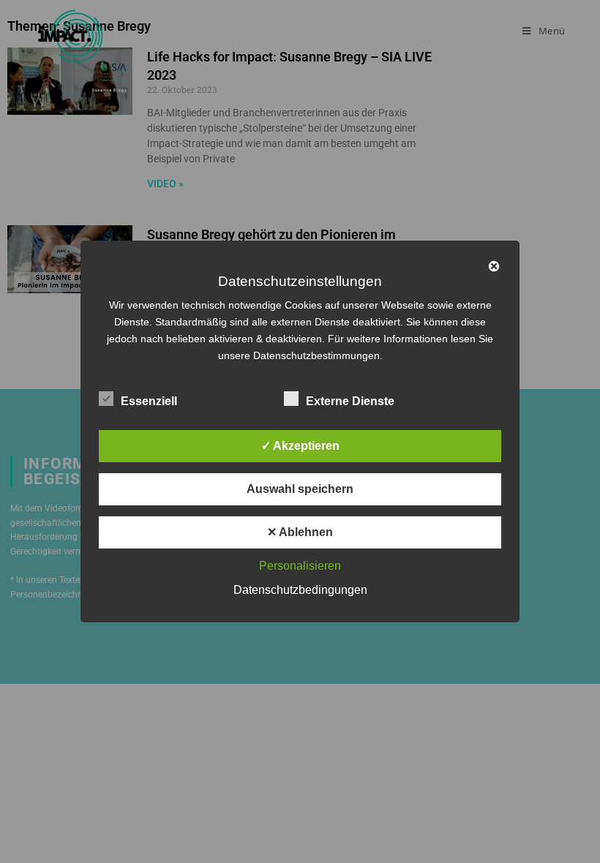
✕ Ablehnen (300, 532)
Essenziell (149, 401)
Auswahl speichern (300, 489)
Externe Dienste (350, 401)
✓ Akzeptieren (300, 446)
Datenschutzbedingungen (300, 590)
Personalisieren (300, 565)
